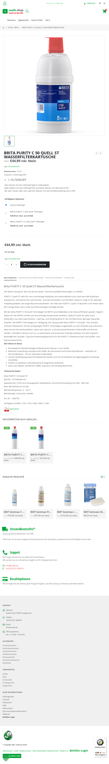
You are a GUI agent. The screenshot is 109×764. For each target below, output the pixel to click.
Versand (6, 699)
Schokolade (7, 680)
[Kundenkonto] (5, 3)
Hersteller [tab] (69, 278)
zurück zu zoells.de (54, 3)
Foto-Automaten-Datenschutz (14, 711)
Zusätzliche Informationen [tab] (31, 278)
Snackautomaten (9, 645)
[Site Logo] (16, 11)
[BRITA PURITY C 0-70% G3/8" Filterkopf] (55, 223)
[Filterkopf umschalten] (15, 180)
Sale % (47, 20)
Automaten (11, 20)
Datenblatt (14, 409)
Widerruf (6, 714)
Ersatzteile (7, 663)
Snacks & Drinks (37, 20)
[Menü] (104, 739)
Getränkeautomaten (11, 648)
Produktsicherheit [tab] (54, 278)
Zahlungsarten (8, 697)
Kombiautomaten (10, 651)
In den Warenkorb (36, 264)
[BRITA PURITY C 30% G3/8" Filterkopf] (55, 213)
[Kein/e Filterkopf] (55, 205)
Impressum (7, 702)
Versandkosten (14, 166)
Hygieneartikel (23, 20)
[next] (100, 153)
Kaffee (5, 674)
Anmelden (91, 3)
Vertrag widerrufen (12, 756)
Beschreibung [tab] (10, 278)
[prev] (96, 153)
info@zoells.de (11, 627)
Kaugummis (7, 686)
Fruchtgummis (8, 683)
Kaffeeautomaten (10, 654)
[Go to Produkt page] (14, 495)
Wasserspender (9, 657)
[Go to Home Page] (3, 27)
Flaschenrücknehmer (11, 660)
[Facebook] (100, 3)
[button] (5, 11)
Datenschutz (8, 708)
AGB (4, 705)
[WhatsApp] (104, 3)
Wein (5, 677)
